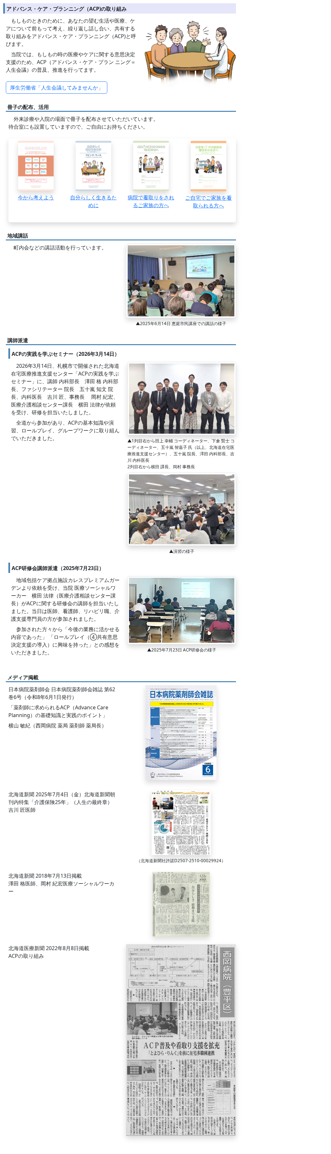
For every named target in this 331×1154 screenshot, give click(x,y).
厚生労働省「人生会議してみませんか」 (56, 87)
